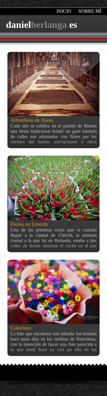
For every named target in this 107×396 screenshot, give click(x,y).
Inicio (63, 11)
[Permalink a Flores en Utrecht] (53, 188)
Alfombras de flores (32, 120)
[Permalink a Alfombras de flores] (53, 84)
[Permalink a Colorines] (53, 292)
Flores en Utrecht (29, 224)
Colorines (20, 328)
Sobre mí (89, 11)
